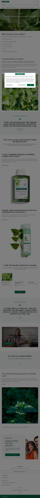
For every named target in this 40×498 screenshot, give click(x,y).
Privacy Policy (17, 82)
